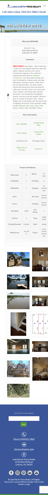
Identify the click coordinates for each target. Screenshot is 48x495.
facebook (11, 473)
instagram (17, 473)
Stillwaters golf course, (26, 106)
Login (27, 484)
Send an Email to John (24, 449)
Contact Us (39, 149)
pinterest (24, 473)
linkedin (30, 473)
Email (42, 11)
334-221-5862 (29, 11)
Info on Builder (21, 124)
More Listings (22, 133)
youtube (36, 473)
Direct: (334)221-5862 (24, 439)
